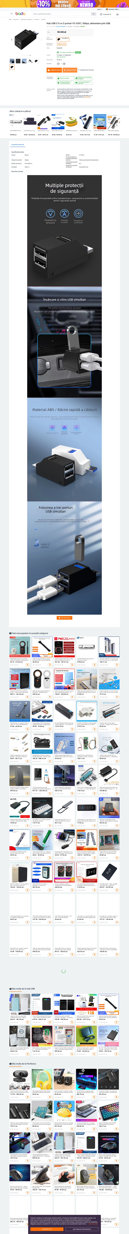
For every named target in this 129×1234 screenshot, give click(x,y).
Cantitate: (49, 63)
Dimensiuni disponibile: (50, 44)
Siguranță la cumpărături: (50, 77)
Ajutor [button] (99, 9)
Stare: (48, 48)
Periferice (37, 19)
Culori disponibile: (50, 38)
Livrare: (48, 55)
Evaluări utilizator (60, 26)
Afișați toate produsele (15, 964)
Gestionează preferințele (82, 1229)
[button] (11, 14)
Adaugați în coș (69, 70)
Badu (10, 19)
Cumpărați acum (54, 70)
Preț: (48, 32)
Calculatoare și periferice (27, 19)
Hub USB (43, 19)
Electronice (16, 19)
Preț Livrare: (50, 59)
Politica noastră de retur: (51, 89)
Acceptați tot (47, 1229)
